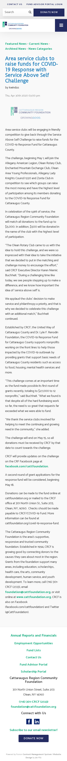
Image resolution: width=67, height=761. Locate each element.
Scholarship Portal (33, 671)
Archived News (15, 48)
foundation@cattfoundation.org (28, 592)
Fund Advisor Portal (33, 664)
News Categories (40, 48)
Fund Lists (33, 650)
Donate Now (49, 12)
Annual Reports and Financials (34, 635)
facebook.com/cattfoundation (26, 466)
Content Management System (37, 754)
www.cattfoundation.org (33, 597)
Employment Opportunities (33, 643)
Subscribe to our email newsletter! (33, 730)
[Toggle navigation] (61, 25)
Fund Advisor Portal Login (44, 4)
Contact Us (14, 4)
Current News (38, 43)
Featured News (15, 43)
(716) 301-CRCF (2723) (33, 701)
